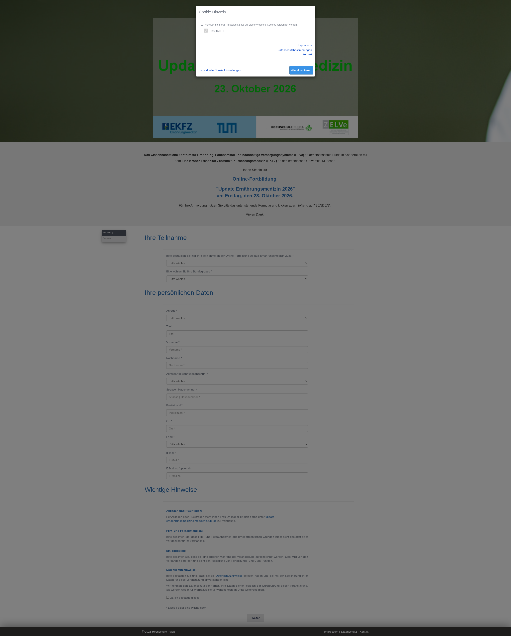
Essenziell (217, 31)
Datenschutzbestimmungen (294, 50)
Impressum (305, 45)
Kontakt (307, 54)
